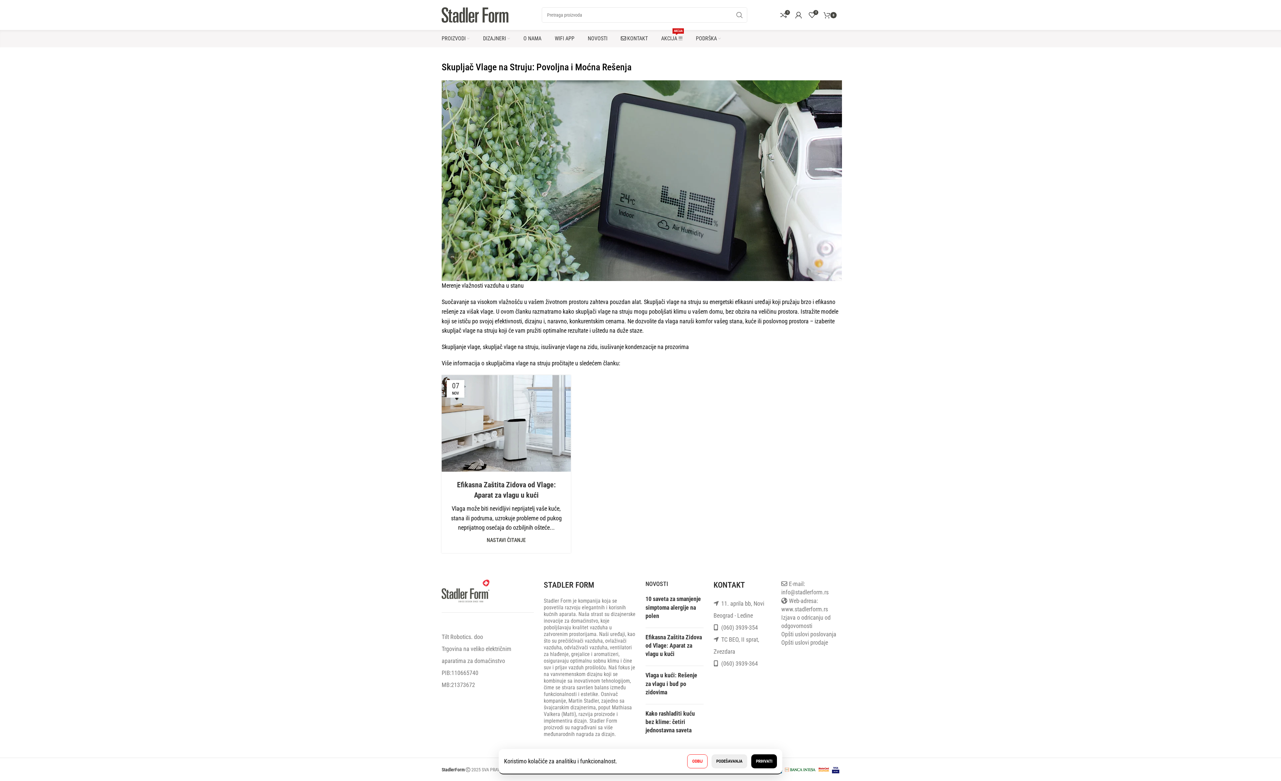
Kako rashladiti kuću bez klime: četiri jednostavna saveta (670, 722)
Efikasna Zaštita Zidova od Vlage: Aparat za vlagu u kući (674, 645)
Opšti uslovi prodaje (804, 642)
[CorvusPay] (800, 769)
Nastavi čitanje (506, 540)
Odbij (697, 761)
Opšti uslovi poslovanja (808, 634)
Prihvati (764, 761)
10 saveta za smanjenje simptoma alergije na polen (673, 607)
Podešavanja (729, 761)
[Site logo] (475, 14)
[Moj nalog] (798, 15)
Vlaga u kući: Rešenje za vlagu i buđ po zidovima (671, 683)
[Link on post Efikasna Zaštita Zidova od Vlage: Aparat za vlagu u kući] (506, 423)
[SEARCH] (739, 15)
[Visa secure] (835, 769)
